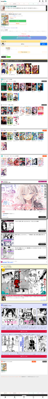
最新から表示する (43, 41)
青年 (5, 12)
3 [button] (21, 325)
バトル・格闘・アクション (5, 27)
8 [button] (29, 325)
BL (33, 3)
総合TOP (5, 3)
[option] (10, 316)
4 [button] (23, 325)
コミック (2, 12)
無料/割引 (14, 3)
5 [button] (24, 325)
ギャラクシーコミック (5, 376)
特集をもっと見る (42, 181)
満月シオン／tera (13, 17)
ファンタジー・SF (10, 12)
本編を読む (18, 23)
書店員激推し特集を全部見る (10, 262)
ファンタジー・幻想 (14, 27)
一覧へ (44, 130)
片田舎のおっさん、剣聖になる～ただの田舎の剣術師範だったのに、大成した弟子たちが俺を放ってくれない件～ (21, 334)
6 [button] (26, 325)
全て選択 (2, 44)
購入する (43, 44)
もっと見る (44, 81)
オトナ (43, 3)
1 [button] (18, 325)
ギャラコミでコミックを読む (24, 37)
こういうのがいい (5, 307)
